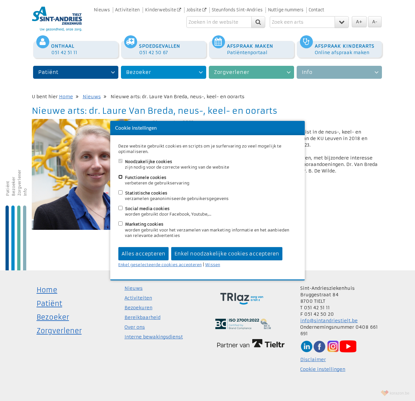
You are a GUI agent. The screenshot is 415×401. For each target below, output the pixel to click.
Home (66, 97)
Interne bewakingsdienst (153, 337)
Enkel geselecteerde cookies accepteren (160, 264)
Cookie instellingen (322, 369)
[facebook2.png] (319, 346)
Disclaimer (313, 359)
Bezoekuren (138, 308)
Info (307, 72)
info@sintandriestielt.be (329, 321)
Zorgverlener (231, 72)
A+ (359, 22)
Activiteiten (127, 9)
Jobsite (194, 9)
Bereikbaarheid (142, 317)
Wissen (212, 264)
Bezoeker (138, 72)
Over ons (134, 327)
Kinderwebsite (161, 9)
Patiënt (48, 72)
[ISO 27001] (243, 323)
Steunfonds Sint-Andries (237, 9)
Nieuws (102, 9)
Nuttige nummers (285, 9)
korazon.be (399, 393)
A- (374, 22)
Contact (316, 9)
